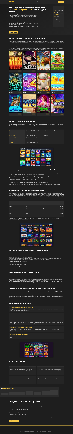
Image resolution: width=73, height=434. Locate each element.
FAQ (34, 1)
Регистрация (61, 1)
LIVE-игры (42, 1)
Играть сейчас (13, 32)
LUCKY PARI (12, 2)
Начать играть (13, 420)
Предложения (47, 1)
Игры (31, 1)
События (37, 1)
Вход (54, 1)
